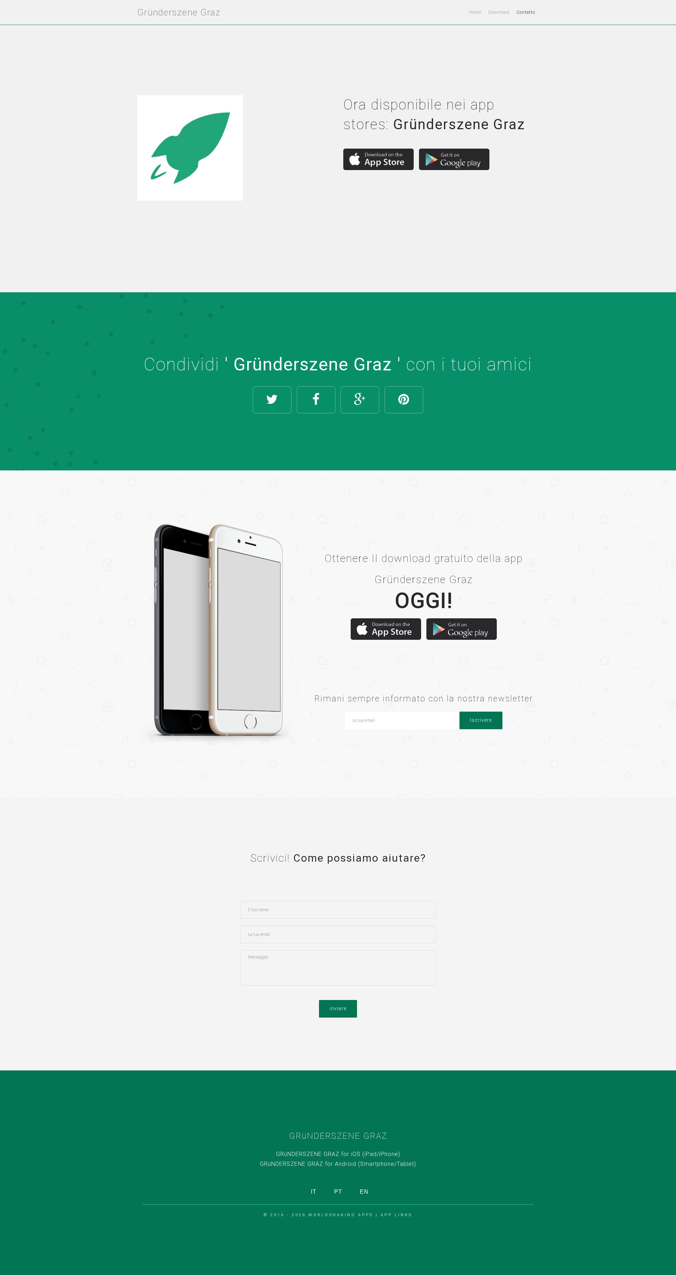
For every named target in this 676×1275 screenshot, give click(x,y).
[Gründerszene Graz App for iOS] (378, 159)
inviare (338, 1008)
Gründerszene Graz (178, 12)
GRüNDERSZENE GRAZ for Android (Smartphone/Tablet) (338, 1164)
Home (475, 12)
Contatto (526, 12)
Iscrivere (481, 720)
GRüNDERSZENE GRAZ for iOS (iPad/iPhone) (338, 1154)
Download (498, 12)
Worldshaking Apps (340, 1215)
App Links (396, 1215)
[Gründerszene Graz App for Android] (454, 159)
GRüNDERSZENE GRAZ (338, 1136)
